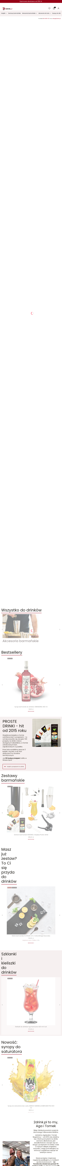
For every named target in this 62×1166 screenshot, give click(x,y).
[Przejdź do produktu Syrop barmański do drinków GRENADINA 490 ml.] (31, 681)
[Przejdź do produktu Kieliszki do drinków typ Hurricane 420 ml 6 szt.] (31, 1001)
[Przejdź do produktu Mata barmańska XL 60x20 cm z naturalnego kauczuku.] (31, 910)
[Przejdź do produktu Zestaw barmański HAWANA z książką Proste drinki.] (31, 809)
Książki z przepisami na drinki (15, 766)
